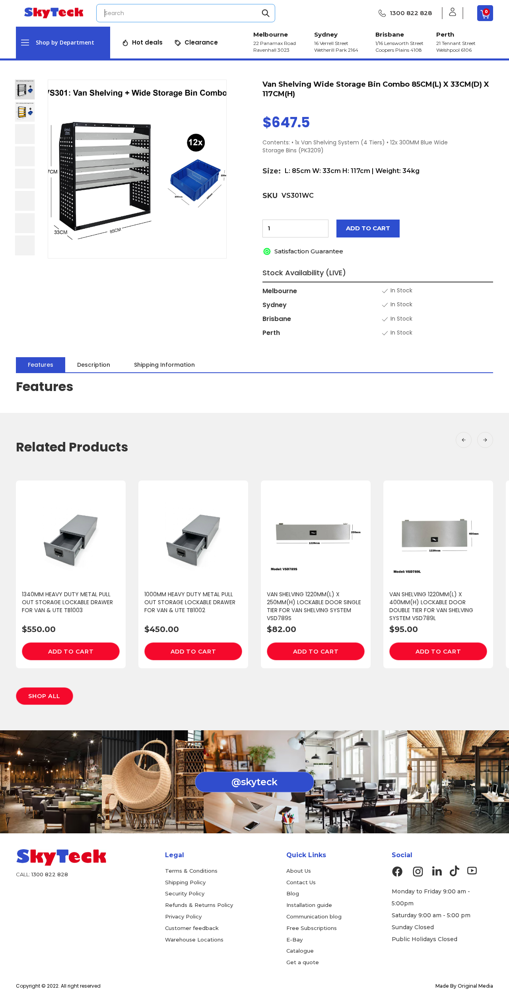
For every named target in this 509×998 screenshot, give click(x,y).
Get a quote (302, 962)
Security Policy (184, 893)
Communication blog (314, 916)
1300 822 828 (411, 13)
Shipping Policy (185, 882)
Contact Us (301, 882)
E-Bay (294, 939)
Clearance (201, 42)
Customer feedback (192, 928)
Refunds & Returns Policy (199, 905)
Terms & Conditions (191, 871)
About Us (298, 871)
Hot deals (147, 42)
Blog (292, 893)
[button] (63, 42)
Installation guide (309, 905)
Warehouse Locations (194, 939)
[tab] (40, 364)
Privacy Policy (183, 916)
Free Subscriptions (311, 928)
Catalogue (300, 950)
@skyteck (254, 782)
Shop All (44, 696)
